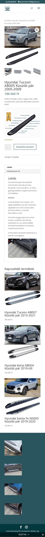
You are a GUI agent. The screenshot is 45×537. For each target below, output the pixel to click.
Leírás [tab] (9, 167)
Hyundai (15, 21)
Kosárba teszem (25, 146)
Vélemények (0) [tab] (13, 171)
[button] (37, 30)
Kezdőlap (7, 21)
